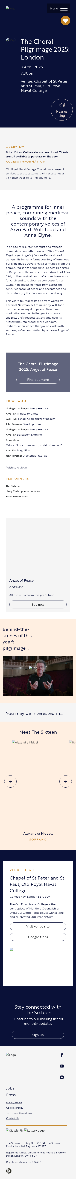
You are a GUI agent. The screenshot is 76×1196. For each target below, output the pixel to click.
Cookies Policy (14, 1107)
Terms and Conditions (19, 1113)
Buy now (37, 604)
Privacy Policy (14, 1102)
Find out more (38, 379)
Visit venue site (37, 926)
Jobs (10, 1088)
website (24, 178)
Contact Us (12, 1118)
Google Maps (38, 937)
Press (11, 1095)
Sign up (38, 1034)
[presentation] (10, 781)
